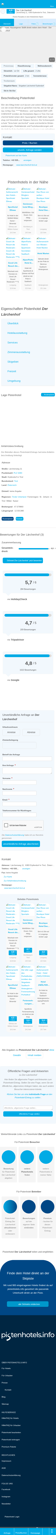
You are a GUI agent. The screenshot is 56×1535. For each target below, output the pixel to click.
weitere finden (27, 1172)
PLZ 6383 (18, 473)
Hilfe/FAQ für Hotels (10, 1418)
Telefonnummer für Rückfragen (16, 810)
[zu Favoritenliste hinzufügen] (3, 29)
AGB (4, 1468)
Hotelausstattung (17, 333)
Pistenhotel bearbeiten (11, 1432)
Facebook (6, 1489)
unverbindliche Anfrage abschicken (20, 844)
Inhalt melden (34, 1055)
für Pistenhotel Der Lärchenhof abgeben (8, 1173)
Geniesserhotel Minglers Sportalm (28, 206)
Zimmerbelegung (10, 740)
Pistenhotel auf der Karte (16, 155)
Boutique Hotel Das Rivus (43, 209)
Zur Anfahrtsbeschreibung (15, 881)
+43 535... (15, 160)
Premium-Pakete (9, 1447)
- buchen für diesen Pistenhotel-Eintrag (47, 1224)
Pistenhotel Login (11, 1517)
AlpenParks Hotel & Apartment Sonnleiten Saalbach (28, 262)
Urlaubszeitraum (10, 727)
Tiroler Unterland (19, 497)
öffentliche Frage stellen (29, 1114)
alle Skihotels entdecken (29, 1304)
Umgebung (14, 380)
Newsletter (6, 1504)
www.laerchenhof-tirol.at (26, 165)
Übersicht (6, 24)
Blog (3, 1397)
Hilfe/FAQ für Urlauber (11, 1425)
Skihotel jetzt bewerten (24, 560)
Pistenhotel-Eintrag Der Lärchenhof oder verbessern (10, 1226)
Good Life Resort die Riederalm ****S (13, 265)
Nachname (7, 789)
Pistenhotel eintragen (11, 1440)
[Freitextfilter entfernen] (43, 4)
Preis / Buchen (29, 143)
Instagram (6, 1496)
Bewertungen (49, 24)
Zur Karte (8, 877)
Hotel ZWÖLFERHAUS (43, 984)
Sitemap (5, 1404)
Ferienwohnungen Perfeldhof (28, 1002)
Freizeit (11, 371)
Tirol (16, 481)
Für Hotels (6, 1368)
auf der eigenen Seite (29, 1223)
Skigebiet (12, 361)
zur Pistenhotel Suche (3, 11)
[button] (28, 44)
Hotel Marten (43, 253)
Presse (5, 1383)
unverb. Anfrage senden (29, 150)
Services (12, 342)
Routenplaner (49, 395)
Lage (21, 24)
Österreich (12, 485)
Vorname (6, 778)
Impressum (6, 1461)
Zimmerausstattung (18, 352)
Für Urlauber (7, 1375)
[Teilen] (45, 1531)
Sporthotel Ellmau (13, 208)
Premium (50, 184)
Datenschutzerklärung (14, 835)
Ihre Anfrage (8, 765)
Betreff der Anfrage (11, 754)
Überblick (12, 323)
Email (5, 800)
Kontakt (19, 519)
